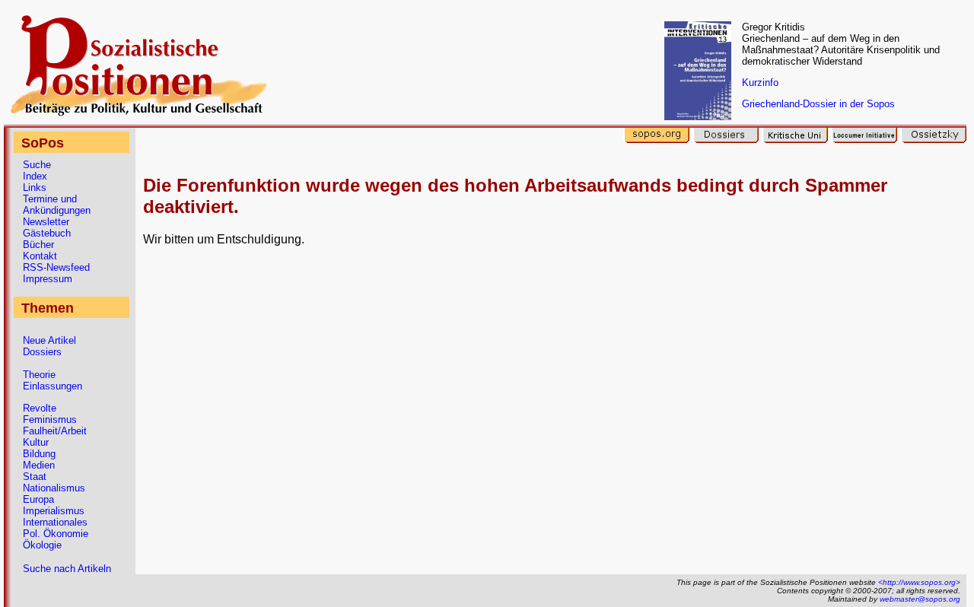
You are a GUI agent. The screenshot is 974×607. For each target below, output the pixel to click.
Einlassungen (52, 386)
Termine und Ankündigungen (57, 204)
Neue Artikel (49, 340)
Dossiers (42, 352)
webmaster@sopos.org (920, 599)
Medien (39, 465)
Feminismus (50, 419)
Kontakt (40, 256)
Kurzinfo (760, 82)
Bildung (39, 453)
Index (35, 176)
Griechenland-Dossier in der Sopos (818, 104)
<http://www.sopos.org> (919, 582)
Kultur (36, 442)
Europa (38, 499)
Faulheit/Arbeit (55, 431)
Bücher (38, 244)
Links (34, 187)
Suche (37, 164)
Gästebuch (47, 233)
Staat (34, 476)
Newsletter (46, 221)
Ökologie (42, 545)
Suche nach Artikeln (67, 568)
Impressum (47, 278)
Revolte (39, 408)
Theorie (39, 374)
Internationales (55, 522)
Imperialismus (53, 510)
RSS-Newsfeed (56, 267)
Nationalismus (54, 488)
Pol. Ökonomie (55, 533)
